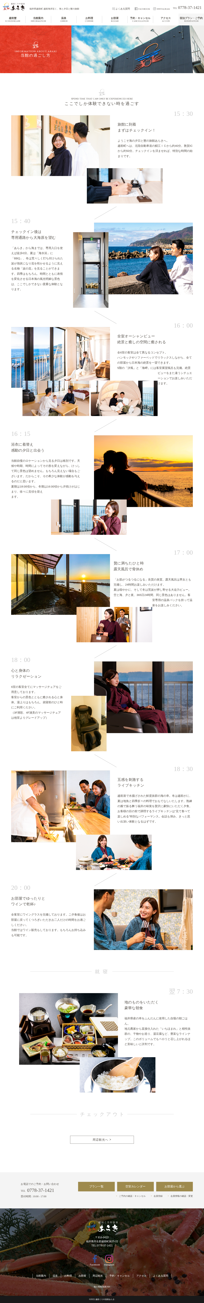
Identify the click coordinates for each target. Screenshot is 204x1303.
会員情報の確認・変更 (182, 1196)
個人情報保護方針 (102, 1287)
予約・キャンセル (119, 1275)
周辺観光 (98, 1275)
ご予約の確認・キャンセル (132, 1196)
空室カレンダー (135, 1186)
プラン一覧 (96, 1186)
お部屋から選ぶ (174, 1186)
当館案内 (41, 1275)
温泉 (55, 1275)
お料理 (68, 1275)
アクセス (141, 1275)
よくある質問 (160, 1275)
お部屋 (82, 1275)
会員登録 (158, 1196)
